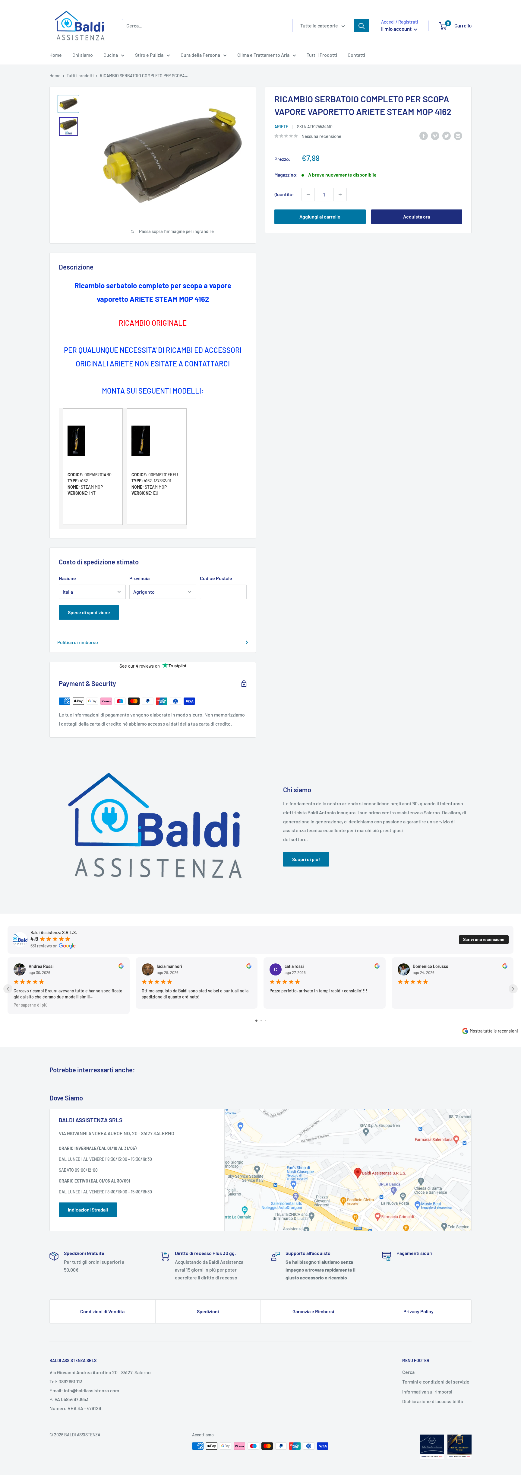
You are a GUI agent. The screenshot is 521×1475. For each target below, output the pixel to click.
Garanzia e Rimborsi (313, 1311)
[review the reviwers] (121, 966)
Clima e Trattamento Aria (263, 55)
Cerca (408, 1372)
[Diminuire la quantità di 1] (308, 194)
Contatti (356, 55)
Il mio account (396, 29)
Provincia (139, 578)
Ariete (281, 126)
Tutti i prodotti (80, 75)
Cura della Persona (200, 55)
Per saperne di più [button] (31, 1004)
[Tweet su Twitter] (446, 135)
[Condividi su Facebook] (423, 135)
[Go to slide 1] (256, 1021)
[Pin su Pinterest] (435, 135)
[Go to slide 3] (265, 1020)
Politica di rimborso (77, 642)
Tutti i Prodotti (322, 55)
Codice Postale (216, 578)
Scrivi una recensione (483, 939)
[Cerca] (361, 25)
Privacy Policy (418, 1311)
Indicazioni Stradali (88, 1209)
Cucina (110, 55)
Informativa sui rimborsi (427, 1391)
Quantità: (284, 194)
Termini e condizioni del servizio (435, 1381)
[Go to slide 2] (261, 1020)
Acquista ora (416, 216)
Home (55, 55)
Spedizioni (208, 1311)
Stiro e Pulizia (149, 55)
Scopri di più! (306, 859)
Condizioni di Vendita (102, 1311)
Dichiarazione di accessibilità (432, 1401)
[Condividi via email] (458, 135)
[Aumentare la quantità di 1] (340, 194)
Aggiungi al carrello (319, 216)
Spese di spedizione (89, 612)
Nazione (67, 578)
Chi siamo (82, 55)
